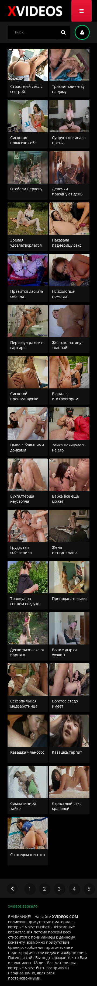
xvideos (35, 11)
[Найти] (63, 32)
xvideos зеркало (22, 906)
